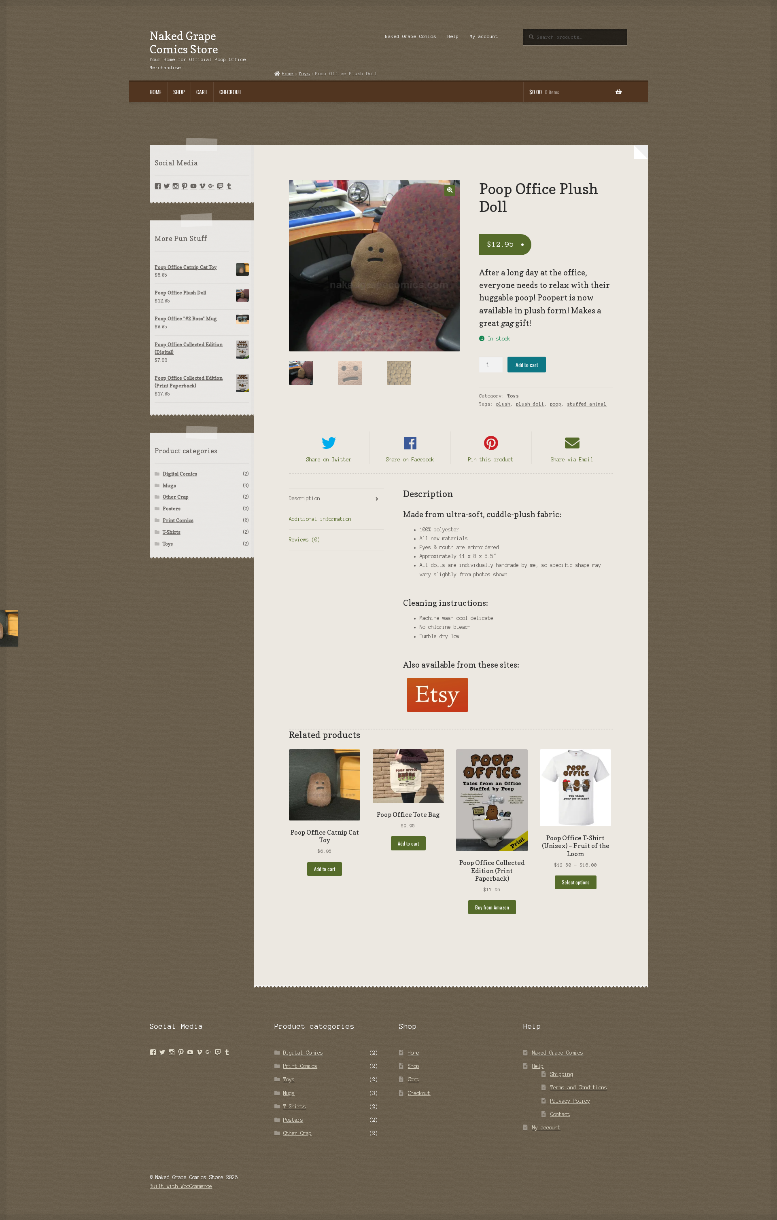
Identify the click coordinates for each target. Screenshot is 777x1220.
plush (503, 404)
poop (555, 404)
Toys (513, 395)
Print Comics (178, 520)
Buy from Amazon (492, 907)
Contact (560, 1114)
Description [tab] (304, 498)
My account (484, 36)
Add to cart (527, 365)
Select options (576, 882)
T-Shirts (171, 532)
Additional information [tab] (320, 519)
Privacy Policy (570, 1101)
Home (155, 92)
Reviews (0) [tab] (304, 539)
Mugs (169, 485)
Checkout (230, 92)
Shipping (561, 1074)
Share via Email (572, 459)
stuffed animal (587, 404)
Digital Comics (180, 474)
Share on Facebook (410, 459)
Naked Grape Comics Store (184, 42)
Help (453, 36)
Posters (171, 508)
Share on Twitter (329, 459)
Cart (202, 92)
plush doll (530, 404)
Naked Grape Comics (410, 36)
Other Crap (176, 497)
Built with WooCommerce (181, 1186)
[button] (449, 190)
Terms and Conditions (578, 1087)
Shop (179, 92)
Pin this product (491, 459)
